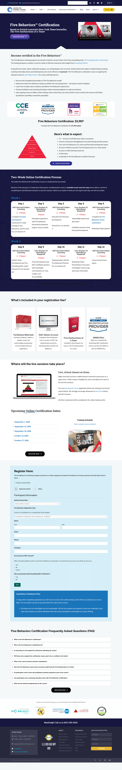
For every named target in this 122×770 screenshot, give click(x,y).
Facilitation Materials (23, 334)
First (15, 524)
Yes (17, 565)
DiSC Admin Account (48, 334)
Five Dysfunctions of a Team (73, 339)
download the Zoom (71, 388)
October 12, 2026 (21, 436)
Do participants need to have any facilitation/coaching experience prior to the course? (41, 672)
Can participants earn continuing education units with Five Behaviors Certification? (40, 678)
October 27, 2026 (21, 440)
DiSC (41, 9)
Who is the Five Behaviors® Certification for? (28, 645)
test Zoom (99, 391)
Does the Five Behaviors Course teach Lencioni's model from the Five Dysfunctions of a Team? (44, 667)
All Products (51, 9)
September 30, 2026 (23, 431)
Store (88, 9)
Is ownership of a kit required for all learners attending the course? (35, 650)
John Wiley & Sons (30, 75)
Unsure (18, 570)
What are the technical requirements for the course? (30, 683)
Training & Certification (67, 9)
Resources (79, 730)
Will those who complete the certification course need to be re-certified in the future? (41, 656)
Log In (94, 9)
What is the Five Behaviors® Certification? (27, 639)
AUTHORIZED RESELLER (40, 707)
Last (63, 524)
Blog (81, 9)
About (32, 9)
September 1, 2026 (22, 422)
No (17, 567)
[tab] (61, 639)
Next (17, 585)
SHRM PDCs (98, 337)
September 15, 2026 (23, 426)
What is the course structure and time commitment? (30, 661)
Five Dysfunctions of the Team (97, 60)
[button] (35, 422)
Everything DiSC (81, 63)
